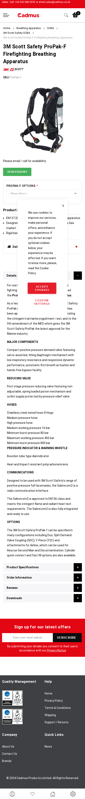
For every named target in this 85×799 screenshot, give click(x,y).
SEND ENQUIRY (17, 171)
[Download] (12, 704)
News (48, 746)
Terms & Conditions (58, 707)
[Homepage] (52, 794)
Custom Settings (42, 302)
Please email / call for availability (24, 161)
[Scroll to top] (77, 783)
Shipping (50, 715)
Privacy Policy (54, 700)
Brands (7, 761)
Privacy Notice (56, 650)
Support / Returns (56, 722)
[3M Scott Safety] (13, 72)
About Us (8, 746)
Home (6, 28)
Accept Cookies (42, 288)
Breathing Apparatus (29, 28)
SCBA (50, 28)
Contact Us (9, 753)
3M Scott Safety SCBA (16, 32)
